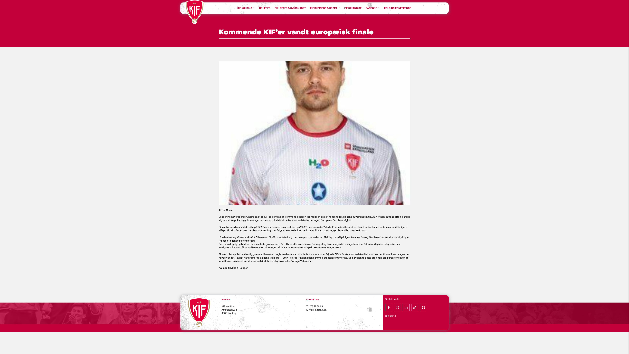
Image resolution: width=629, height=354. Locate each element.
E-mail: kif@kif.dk (316, 309)
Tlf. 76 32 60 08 (314, 306)
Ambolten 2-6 (229, 309)
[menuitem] (246, 8)
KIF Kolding (228, 306)
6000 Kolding (229, 313)
